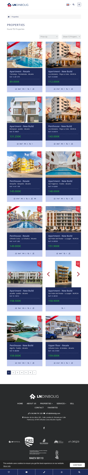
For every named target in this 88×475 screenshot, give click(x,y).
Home (20, 403)
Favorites (53, 407)
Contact (39, 407)
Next (39, 55)
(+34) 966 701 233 (35, 413)
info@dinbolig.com (53, 413)
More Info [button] (7, 466)
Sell (72, 403)
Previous (9, 55)
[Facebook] (44, 428)
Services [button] (61, 403)
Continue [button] (77, 465)
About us (31, 403)
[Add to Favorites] (39, 44)
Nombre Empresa (17, 5)
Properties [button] (45, 403)
